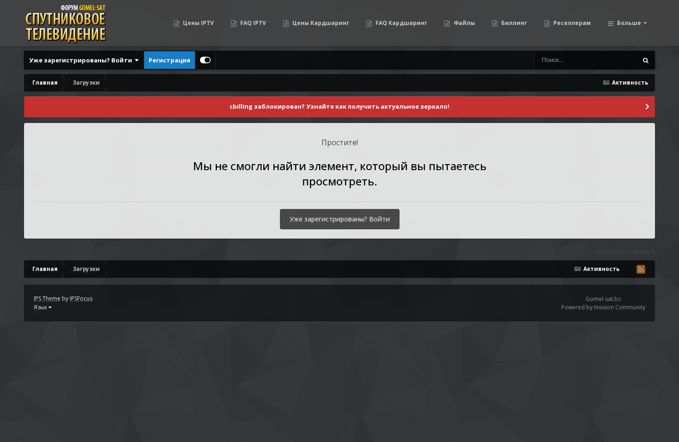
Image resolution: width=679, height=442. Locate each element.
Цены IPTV (198, 23)
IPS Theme (47, 298)
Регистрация (169, 60)
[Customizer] (205, 60)
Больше (629, 23)
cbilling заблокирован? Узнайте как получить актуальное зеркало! (339, 106)
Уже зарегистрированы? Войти (82, 60)
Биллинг (513, 23)
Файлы (463, 23)
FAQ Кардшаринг (400, 23)
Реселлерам (571, 23)
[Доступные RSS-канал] (640, 269)
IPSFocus (81, 298)
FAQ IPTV (252, 23)
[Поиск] (646, 60)
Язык (41, 307)
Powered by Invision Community (603, 307)
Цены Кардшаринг (320, 23)
